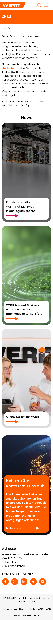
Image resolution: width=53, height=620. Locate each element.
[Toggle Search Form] (39, 5)
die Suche (8, 68)
